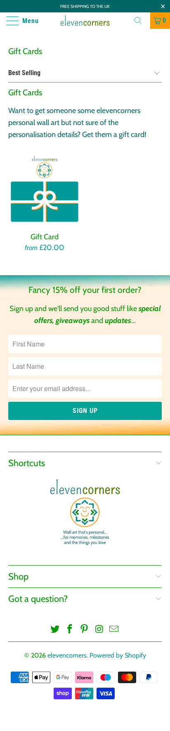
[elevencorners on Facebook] (70, 629)
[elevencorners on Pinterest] (84, 629)
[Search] (141, 20)
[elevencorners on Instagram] (99, 629)
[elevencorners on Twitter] (55, 629)
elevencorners (67, 655)
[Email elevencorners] (114, 629)
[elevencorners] (85, 20)
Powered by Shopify (118, 655)
